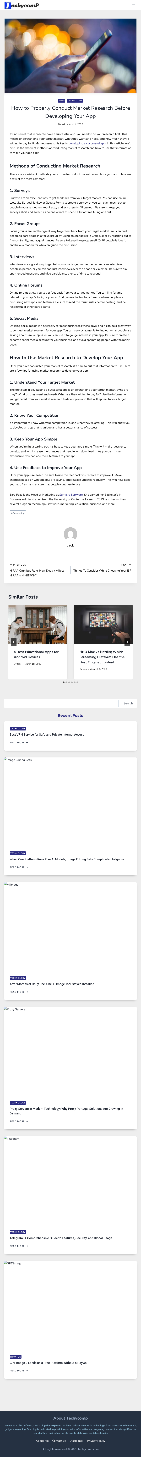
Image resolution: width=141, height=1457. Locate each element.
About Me (42, 1441)
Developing (18, 513)
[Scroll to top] (129, 1449)
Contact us (59, 1441)
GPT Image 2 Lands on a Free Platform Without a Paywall (49, 1363)
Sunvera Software (71, 495)
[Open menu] (134, 5)
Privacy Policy (96, 1441)
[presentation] (37, 624)
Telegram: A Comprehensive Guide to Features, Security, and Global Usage (61, 1238)
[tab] (63, 682)
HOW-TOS (15, 1356)
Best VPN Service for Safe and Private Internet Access (47, 734)
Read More (19, 742)
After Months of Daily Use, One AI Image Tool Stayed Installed (52, 984)
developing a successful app (87, 143)
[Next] (127, 642)
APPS (62, 100)
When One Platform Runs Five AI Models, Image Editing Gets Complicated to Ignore (67, 859)
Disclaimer (76, 1441)
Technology (74, 100)
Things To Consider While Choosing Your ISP (102, 568)
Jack (63, 124)
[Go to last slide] (14, 642)
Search (128, 703)
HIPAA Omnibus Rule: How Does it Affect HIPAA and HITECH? (37, 570)
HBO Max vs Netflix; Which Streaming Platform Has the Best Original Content (102, 657)
